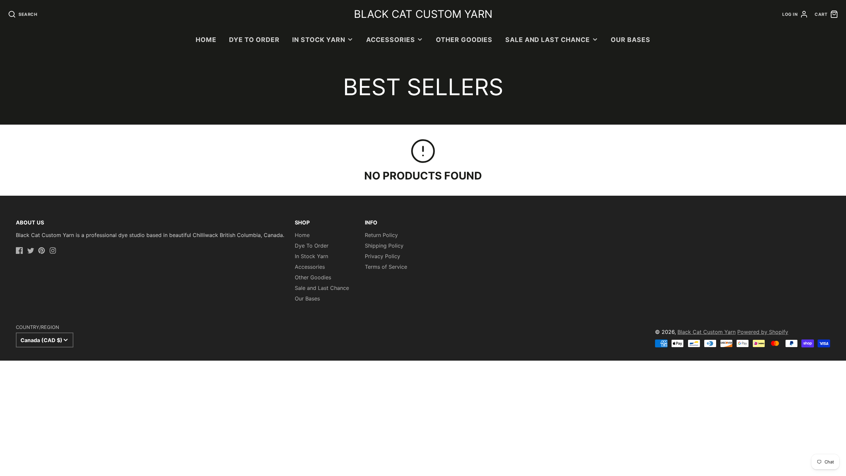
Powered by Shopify (762, 332)
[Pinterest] (41, 250)
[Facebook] (19, 250)
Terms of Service (386, 266)
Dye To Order (254, 40)
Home (206, 40)
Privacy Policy (382, 256)
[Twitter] (30, 250)
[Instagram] (53, 250)
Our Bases (630, 40)
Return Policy (381, 235)
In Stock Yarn (318, 40)
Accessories (390, 40)
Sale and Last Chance (547, 40)
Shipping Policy (384, 245)
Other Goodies (464, 40)
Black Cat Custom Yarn (706, 332)
